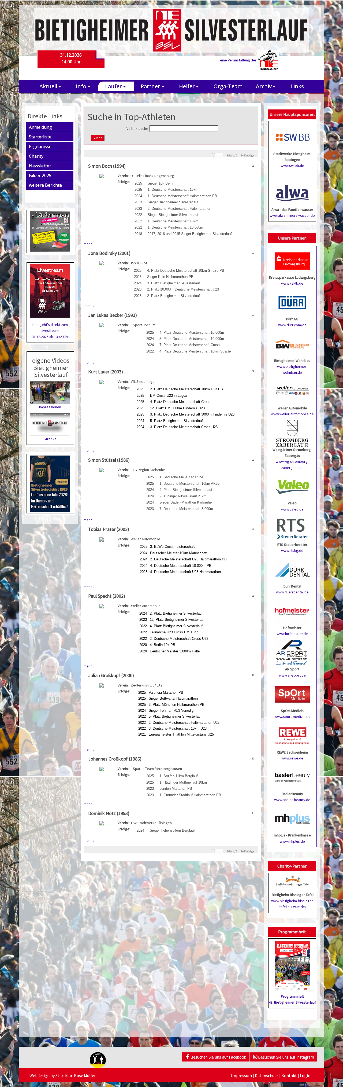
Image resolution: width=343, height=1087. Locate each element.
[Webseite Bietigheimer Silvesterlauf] (171, 30)
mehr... (89, 243)
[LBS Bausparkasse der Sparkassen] (292, 776)
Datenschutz (266, 1075)
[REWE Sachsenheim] (292, 735)
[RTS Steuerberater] (292, 527)
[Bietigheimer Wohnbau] (292, 343)
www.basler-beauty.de (292, 799)
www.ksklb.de (292, 283)
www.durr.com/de (292, 324)
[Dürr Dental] (292, 569)
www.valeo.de (292, 509)
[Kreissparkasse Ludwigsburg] (292, 260)
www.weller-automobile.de (292, 414)
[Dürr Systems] (292, 302)
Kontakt (289, 1075)
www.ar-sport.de (292, 675)
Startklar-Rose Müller (75, 1075)
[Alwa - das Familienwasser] (293, 192)
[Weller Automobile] (292, 391)
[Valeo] (292, 486)
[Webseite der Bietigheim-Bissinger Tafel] (293, 880)
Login (305, 1075)
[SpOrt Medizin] (292, 693)
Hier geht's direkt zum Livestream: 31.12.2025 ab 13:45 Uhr (50, 330)
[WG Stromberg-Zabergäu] (292, 432)
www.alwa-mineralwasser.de (292, 215)
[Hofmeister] (292, 610)
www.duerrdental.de (292, 592)
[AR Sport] (292, 652)
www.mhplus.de (292, 841)
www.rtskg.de (292, 550)
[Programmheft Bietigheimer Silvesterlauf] (293, 964)
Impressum (241, 1075)
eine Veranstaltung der (238, 60)
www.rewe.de (292, 758)
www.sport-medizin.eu (292, 716)
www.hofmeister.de (292, 633)
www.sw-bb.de (292, 165)
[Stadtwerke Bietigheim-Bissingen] (293, 136)
